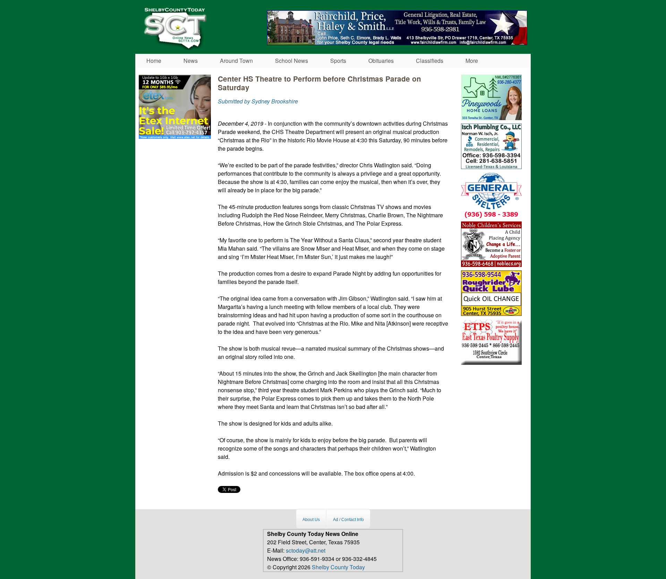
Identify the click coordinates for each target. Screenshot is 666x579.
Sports (338, 61)
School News (291, 61)
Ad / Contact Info (348, 519)
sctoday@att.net (305, 550)
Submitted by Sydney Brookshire (258, 101)
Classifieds (429, 61)
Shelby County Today (338, 567)
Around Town (236, 61)
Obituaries (381, 61)
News (190, 61)
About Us (311, 519)
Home (153, 61)
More (472, 61)
